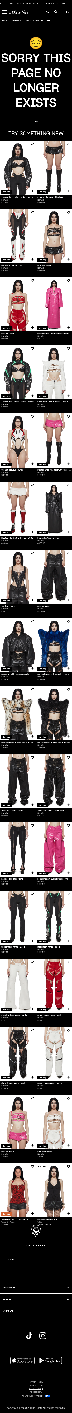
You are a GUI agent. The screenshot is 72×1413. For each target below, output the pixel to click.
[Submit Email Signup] (63, 1259)
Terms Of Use (36, 1385)
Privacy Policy (36, 1382)
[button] (22, 3)
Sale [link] (48, 20)
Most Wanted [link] (34, 20)
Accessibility (36, 1392)
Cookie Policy (36, 1389)
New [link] (5, 20)
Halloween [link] (17, 20)
